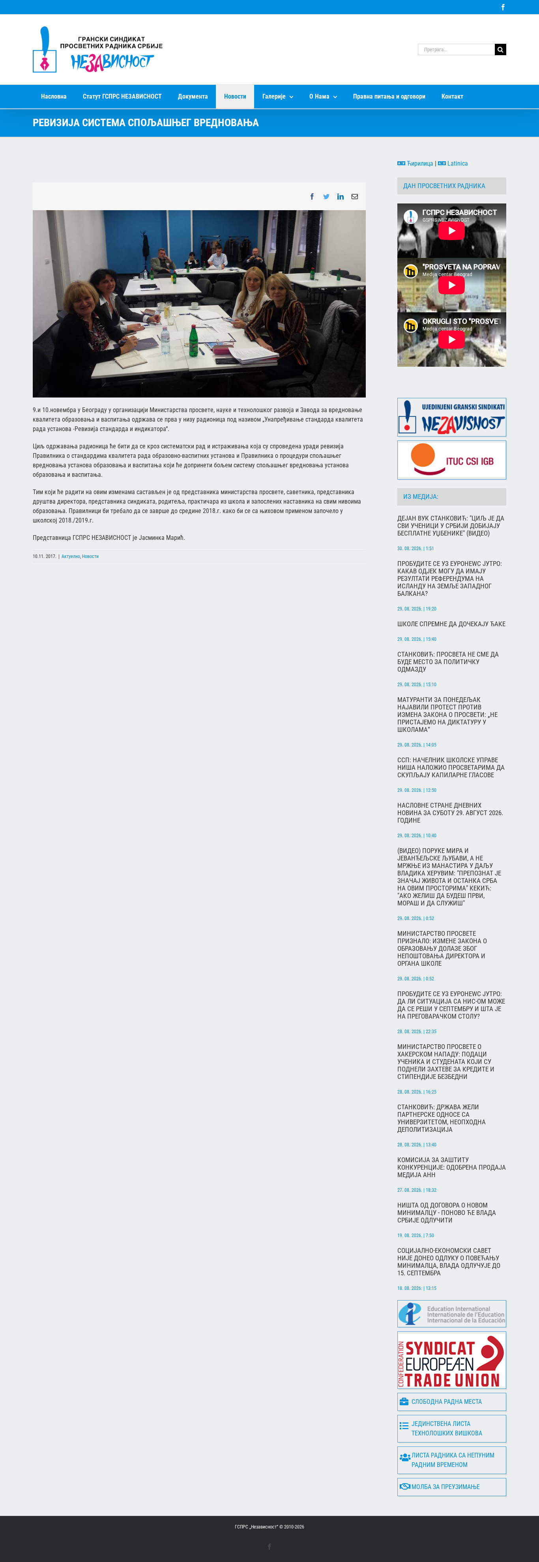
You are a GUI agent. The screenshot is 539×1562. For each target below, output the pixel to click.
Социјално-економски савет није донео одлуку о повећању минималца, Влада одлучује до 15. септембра (448, 1262)
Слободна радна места (447, 1401)
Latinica (457, 163)
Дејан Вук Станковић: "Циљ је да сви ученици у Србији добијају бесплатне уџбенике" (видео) (450, 526)
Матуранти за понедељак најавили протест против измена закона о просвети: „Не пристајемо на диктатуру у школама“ (447, 714)
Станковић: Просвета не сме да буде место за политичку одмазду (448, 662)
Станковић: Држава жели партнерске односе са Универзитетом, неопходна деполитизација (441, 1118)
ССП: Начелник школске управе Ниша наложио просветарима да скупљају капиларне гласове (451, 767)
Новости (90, 556)
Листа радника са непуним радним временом (453, 1460)
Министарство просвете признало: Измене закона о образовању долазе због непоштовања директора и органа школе (442, 948)
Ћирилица (419, 163)
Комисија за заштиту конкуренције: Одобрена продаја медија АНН (451, 1167)
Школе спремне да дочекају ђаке (451, 624)
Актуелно (71, 556)
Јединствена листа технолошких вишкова (447, 1428)
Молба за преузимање (446, 1487)
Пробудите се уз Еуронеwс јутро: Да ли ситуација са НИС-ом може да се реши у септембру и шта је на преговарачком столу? (451, 1005)
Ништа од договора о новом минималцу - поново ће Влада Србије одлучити (446, 1213)
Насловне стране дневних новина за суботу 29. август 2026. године (450, 813)
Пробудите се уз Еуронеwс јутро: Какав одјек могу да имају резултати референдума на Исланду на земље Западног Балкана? (449, 578)
